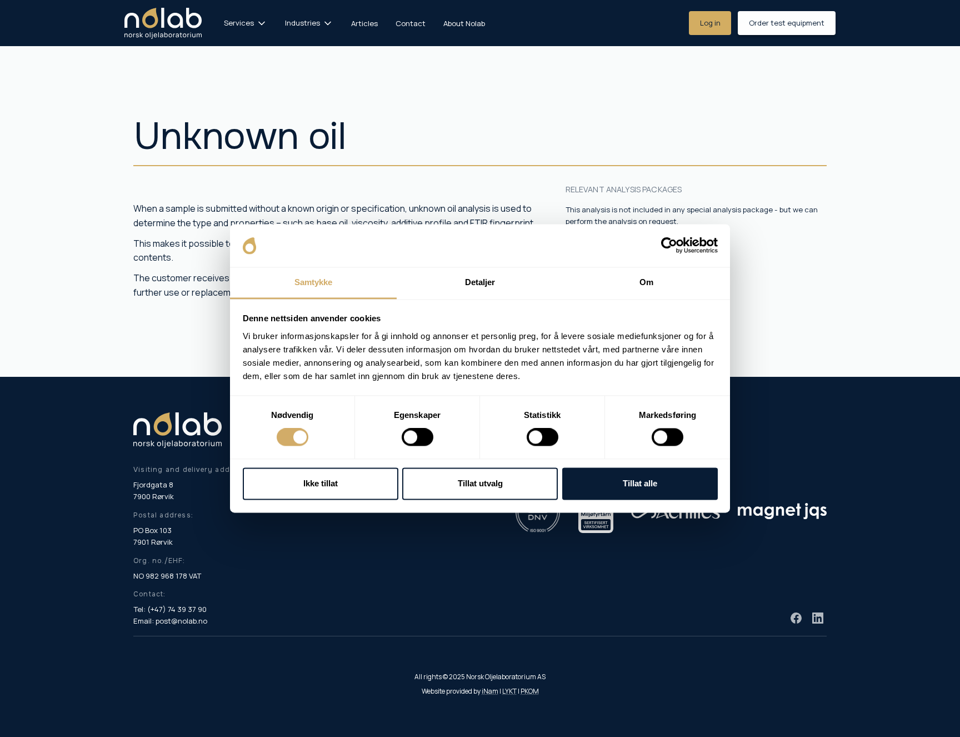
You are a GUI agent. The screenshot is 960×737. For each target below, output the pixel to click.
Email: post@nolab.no (170, 621)
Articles (364, 23)
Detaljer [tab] (480, 282)
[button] (245, 23)
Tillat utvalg (480, 483)
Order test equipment (786, 23)
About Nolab (464, 23)
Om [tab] (646, 282)
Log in (710, 23)
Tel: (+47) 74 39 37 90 (170, 609)
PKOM (530, 691)
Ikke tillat (320, 483)
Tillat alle (640, 483)
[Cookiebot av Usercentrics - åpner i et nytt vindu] (669, 245)
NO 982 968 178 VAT (167, 576)
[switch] (417, 437)
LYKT (509, 691)
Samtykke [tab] (313, 282)
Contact (411, 23)
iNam (490, 691)
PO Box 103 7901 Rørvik (153, 536)
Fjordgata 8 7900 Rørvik (153, 490)
